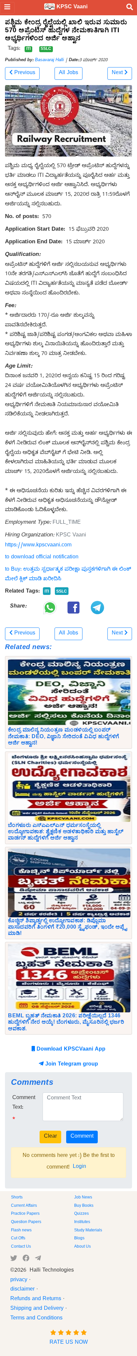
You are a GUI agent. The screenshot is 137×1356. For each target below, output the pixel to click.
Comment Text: (23, 1103)
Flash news (21, 1230)
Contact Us (21, 1247)
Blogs (79, 1238)
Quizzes (81, 1214)
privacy (18, 1280)
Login (79, 1167)
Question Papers (26, 1222)
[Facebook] (26, 1259)
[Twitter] (13, 1259)
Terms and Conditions (36, 1318)
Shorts (17, 1197)
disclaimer (22, 1290)
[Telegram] (38, 1259)
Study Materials (88, 1230)
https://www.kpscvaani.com (38, 545)
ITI (28, 49)
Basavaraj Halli (49, 60)
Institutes (82, 1222)
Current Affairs (24, 1206)
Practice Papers (25, 1214)
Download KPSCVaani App (70, 1050)
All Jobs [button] (68, 73)
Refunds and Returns (35, 1299)
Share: (18, 607)
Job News (83, 1197)
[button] (22, 73)
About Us (82, 1247)
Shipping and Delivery (37, 1309)
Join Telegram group (71, 1065)
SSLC (46, 49)
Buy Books (83, 1206)
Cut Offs (18, 1238)
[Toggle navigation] (7, 8)
